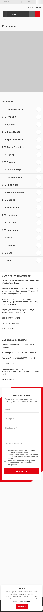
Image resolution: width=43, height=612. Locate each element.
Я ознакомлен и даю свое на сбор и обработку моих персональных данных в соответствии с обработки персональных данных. (23, 454)
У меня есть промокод (12, 443)
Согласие (31, 450)
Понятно (21, 607)
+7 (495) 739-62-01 (35, 7)
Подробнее (28, 601)
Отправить (21, 471)
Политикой (13, 456)
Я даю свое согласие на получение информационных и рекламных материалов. (21, 463)
